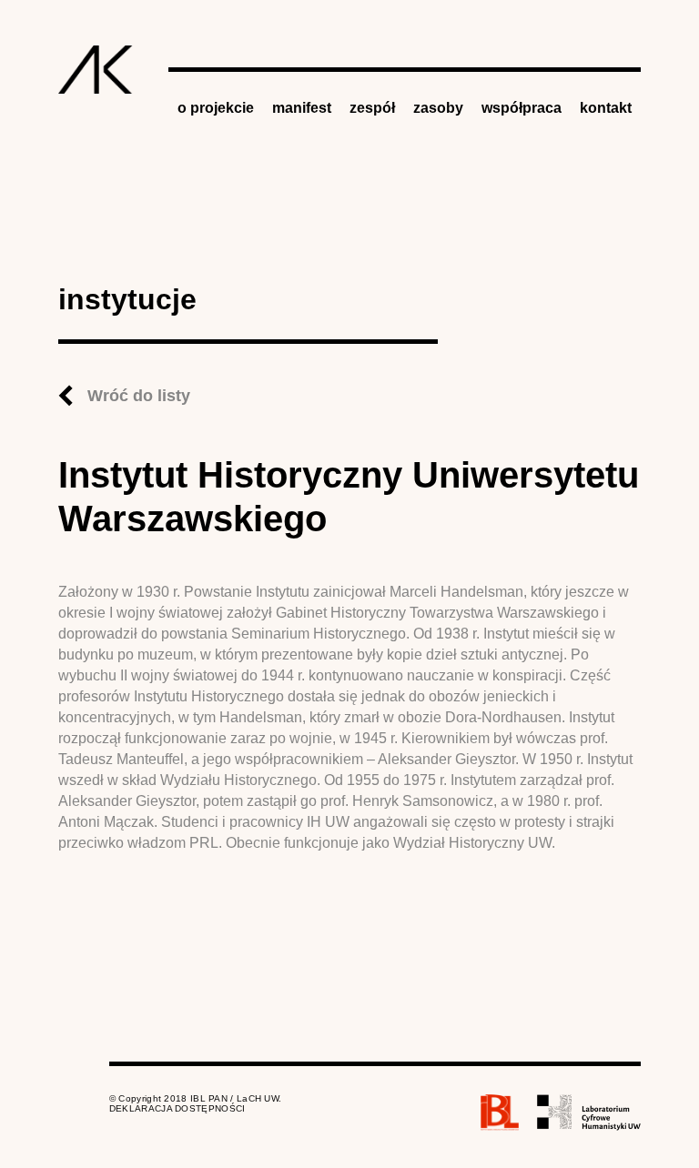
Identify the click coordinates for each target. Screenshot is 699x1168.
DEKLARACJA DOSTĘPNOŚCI (177, 1108)
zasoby (438, 108)
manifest (301, 108)
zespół (372, 108)
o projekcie (215, 108)
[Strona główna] (95, 69)
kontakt (606, 108)
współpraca (521, 108)
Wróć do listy (138, 396)
